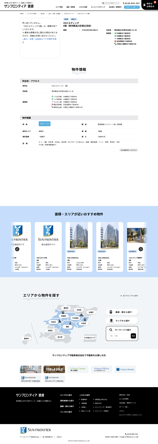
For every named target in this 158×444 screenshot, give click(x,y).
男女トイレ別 (44, 124)
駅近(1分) (98, 403)
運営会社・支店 (124, 395)
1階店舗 (84, 403)
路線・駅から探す (67, 406)
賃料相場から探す (67, 400)
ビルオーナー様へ (131, 7)
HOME (21, 13)
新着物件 (84, 399)
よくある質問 (123, 399)
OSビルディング (69, 13)
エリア (59, 7)
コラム (121, 411)
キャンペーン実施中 (102, 411)
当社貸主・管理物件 (115, 7)
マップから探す (66, 412)
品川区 (42, 13)
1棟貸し (84, 407)
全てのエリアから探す (130, 296)
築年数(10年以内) (101, 399)
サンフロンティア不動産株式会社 (29, 437)
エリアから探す (32, 13)
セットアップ (98, 7)
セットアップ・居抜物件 (103, 407)
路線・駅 (71, 7)
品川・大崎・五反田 (54, 13)
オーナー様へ (123, 407)
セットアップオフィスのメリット (130, 415)
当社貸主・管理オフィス (127, 403)
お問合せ (59, 437)
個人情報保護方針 (48, 437)
